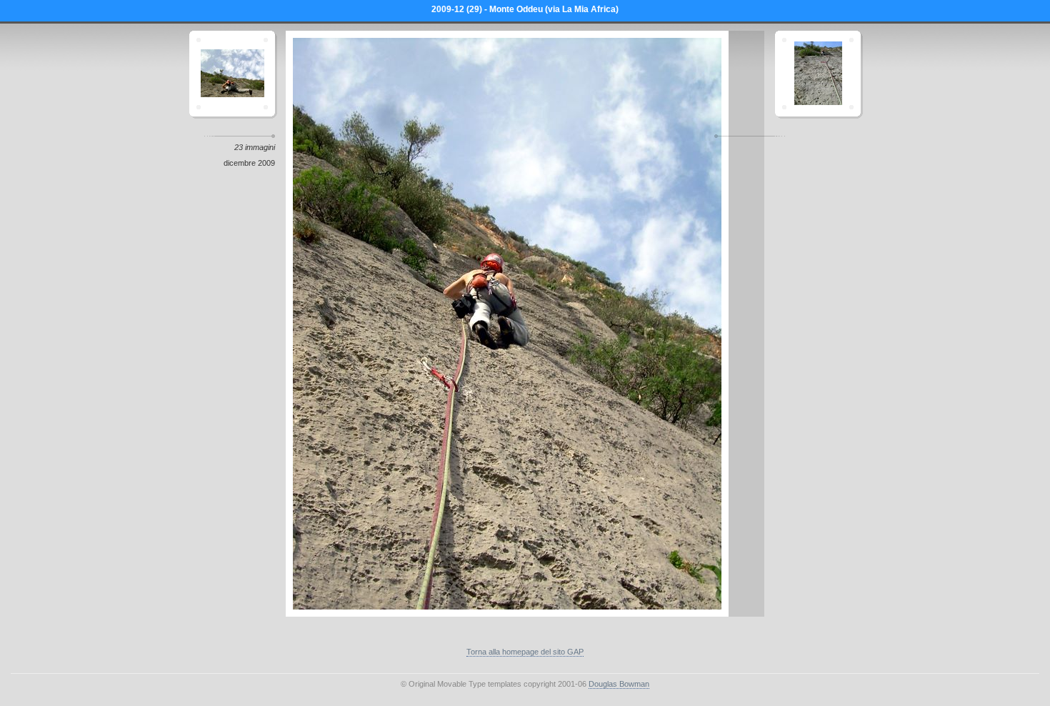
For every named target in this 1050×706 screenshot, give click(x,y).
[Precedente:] (232, 73)
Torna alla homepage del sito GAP (525, 651)
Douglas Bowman (619, 684)
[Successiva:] (818, 73)
